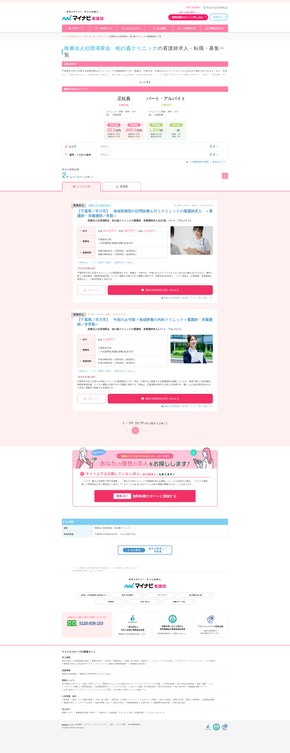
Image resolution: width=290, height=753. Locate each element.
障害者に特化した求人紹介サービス (78, 664)
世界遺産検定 (86, 687)
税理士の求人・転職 (181, 700)
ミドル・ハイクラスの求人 (162, 661)
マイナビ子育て (121, 687)
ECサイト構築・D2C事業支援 (143, 687)
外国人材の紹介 (179, 703)
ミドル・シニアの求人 (206, 661)
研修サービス (67, 713)
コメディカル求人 (85, 703)
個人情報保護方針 (134, 724)
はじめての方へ (133, 28)
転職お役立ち (216, 28)
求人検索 (161, 28)
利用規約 (111, 602)
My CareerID (180, 687)
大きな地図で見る (128, 534)
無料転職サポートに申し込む (187, 17)
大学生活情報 (168, 684)
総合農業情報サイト (103, 687)
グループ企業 (120, 724)
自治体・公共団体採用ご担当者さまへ (94, 595)
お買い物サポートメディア (74, 690)
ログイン (218, 17)
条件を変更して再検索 (147, 550)
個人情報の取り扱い (196, 595)
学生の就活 (66, 661)
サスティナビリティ (100, 724)
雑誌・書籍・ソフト (205, 684)
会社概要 (78, 724)
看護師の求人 (69, 703)
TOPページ (78, 28)
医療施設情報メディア (197, 687)
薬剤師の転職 (208, 700)
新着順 (124, 186)
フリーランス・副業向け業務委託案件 (111, 664)
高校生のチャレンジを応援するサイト (118, 684)
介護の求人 (145, 703)
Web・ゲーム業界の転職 (82, 700)
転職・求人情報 (131, 661)
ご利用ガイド (106, 28)
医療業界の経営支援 (161, 703)
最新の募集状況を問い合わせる (162, 290)
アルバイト (181, 661)
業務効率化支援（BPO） (86, 713)
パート (191, 661)
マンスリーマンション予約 (99, 690)
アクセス (87, 724)
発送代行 (102, 713)
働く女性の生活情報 (185, 684)
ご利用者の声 (189, 28)
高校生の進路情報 (69, 674)
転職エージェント (129, 700)
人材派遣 (65, 700)
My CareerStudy (165, 687)
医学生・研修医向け (114, 661)
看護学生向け (97, 661)
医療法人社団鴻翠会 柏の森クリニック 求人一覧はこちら (188, 298)
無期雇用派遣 (132, 703)
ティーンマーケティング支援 (148, 684)
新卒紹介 (115, 700)
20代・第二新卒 (102, 700)
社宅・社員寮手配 (136, 713)
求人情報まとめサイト (71, 684)
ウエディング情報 (71, 687)
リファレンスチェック (156, 713)
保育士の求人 (118, 703)
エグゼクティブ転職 (148, 700)
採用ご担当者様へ (193, 7)
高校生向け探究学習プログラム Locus (95, 674)
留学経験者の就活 (81, 661)
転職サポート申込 (179, 602)
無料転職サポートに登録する (146, 496)
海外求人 (144, 661)
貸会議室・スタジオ (118, 713)
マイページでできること (217, 7)
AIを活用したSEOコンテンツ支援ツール (129, 690)
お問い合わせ (145, 602)
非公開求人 (78, 177)
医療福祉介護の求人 (138, 664)
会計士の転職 (164, 700)
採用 (111, 724)
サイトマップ (162, 595)
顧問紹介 (196, 700)
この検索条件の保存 (198, 162)
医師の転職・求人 (102, 703)
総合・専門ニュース (91, 684)
